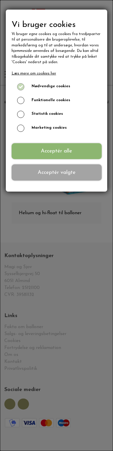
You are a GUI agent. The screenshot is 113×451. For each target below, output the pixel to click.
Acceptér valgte (57, 172)
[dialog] (56, 225)
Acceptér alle (56, 151)
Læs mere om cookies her (34, 73)
